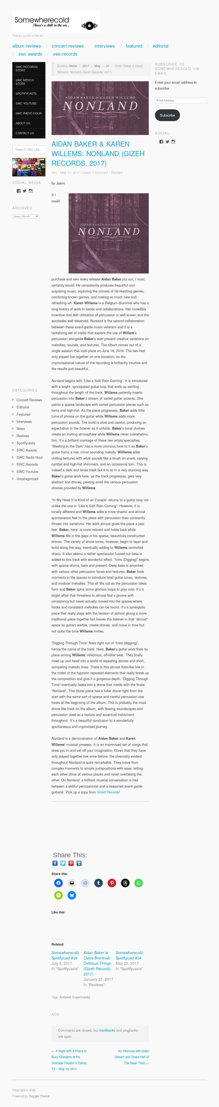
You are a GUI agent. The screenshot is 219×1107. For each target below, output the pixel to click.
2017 (86, 66)
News (21, 428)
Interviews (105, 45)
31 (107, 66)
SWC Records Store (27, 68)
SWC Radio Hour (29, 113)
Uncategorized (27, 478)
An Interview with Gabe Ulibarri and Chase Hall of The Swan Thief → (132, 1057)
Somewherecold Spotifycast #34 (129, 955)
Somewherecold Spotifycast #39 (65, 955)
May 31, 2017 (69, 172)
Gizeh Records (108, 791)
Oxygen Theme (39, 1096)
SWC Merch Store (25, 82)
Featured (134, 45)
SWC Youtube (26, 103)
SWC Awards (30, 53)
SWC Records (65, 53)
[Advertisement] (28, 301)
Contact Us (25, 133)
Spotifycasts (26, 93)
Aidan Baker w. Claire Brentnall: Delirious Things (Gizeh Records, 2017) (97, 963)
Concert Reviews (68, 45)
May (97, 66)
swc (54, 172)
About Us (23, 123)
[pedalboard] (28, 166)
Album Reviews (26, 45)
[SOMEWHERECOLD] (56, 20)
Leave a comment (95, 172)
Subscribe (167, 115)
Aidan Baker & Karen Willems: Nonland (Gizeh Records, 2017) (98, 153)
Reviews (23, 435)
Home (73, 66)
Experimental (81, 997)
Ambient (65, 997)
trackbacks (107, 1030)
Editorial (161, 45)
